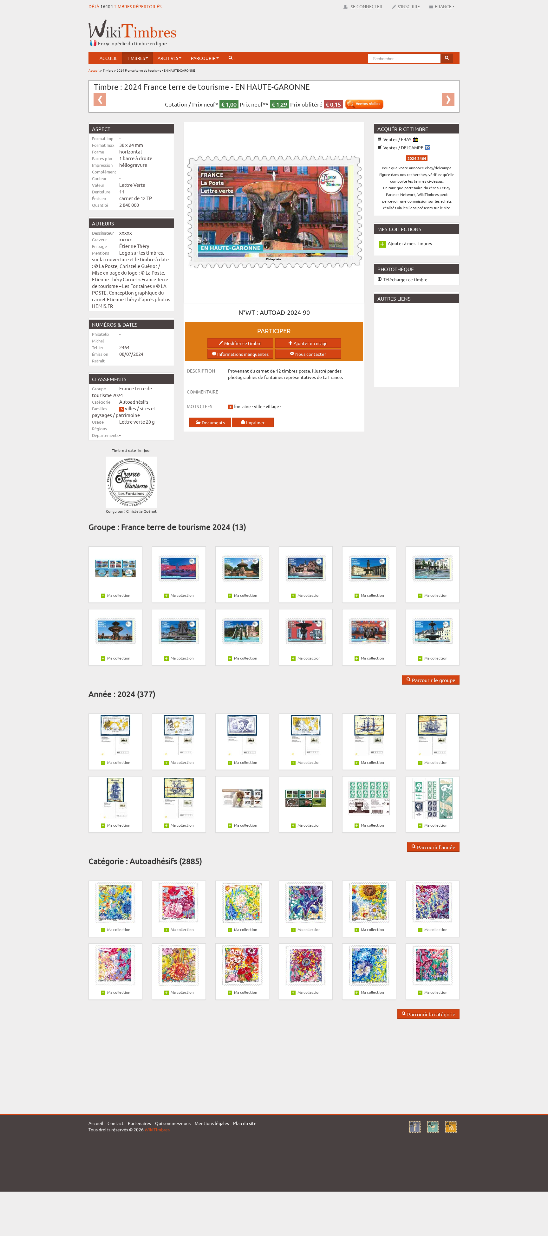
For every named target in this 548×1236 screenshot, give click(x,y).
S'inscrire (409, 6)
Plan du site (245, 1123)
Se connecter (366, 6)
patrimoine (128, 415)
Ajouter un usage (310, 343)
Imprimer (254, 422)
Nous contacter (310, 354)
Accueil (108, 58)
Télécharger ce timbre (404, 279)
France (443, 6)
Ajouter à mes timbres (410, 243)
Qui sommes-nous (173, 1123)
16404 (106, 6)
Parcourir (203, 58)
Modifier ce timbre (242, 343)
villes (130, 408)
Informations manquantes (242, 354)
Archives (168, 58)
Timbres (136, 58)
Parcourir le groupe (433, 680)
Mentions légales (212, 1123)
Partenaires (139, 1123)
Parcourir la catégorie (430, 1014)
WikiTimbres (157, 1129)
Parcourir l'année (435, 847)
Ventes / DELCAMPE (403, 147)
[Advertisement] (344, 33)
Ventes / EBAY (397, 139)
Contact (116, 1123)
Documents (213, 422)
